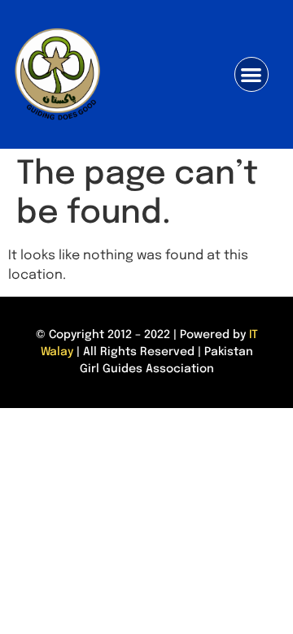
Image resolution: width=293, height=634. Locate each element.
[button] (251, 74)
